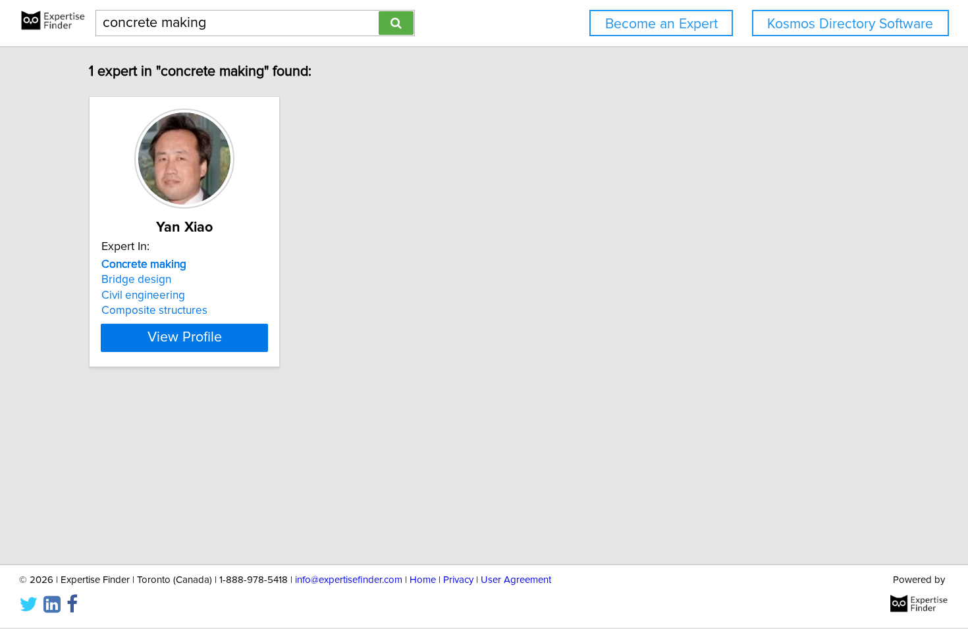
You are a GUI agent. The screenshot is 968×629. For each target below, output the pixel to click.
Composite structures (154, 310)
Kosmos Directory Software (850, 24)
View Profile (185, 337)
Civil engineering (143, 295)
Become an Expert (661, 24)
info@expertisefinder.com (348, 580)
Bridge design (136, 280)
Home (423, 580)
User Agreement (516, 580)
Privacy (458, 580)
